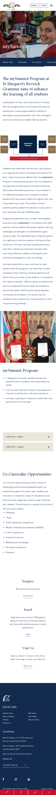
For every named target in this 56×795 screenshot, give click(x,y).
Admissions (32, 713)
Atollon (50, 789)
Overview (22, 62)
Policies (5, 720)
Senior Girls (8, 62)
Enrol (34, 5)
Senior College (8, 716)
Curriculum (37, 62)
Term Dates (32, 716)
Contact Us (7, 723)
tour (43, 5)
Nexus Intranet (33, 720)
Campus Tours (8, 713)
